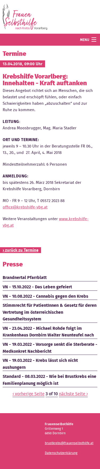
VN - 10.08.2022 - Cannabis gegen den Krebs (45, 296)
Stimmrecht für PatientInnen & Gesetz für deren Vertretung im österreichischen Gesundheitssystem (50, 312)
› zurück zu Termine (20, 250)
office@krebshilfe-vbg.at (25, 207)
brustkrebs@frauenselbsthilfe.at (69, 443)
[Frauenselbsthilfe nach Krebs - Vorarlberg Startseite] (25, 18)
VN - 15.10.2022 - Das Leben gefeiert (37, 287)
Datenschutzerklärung (61, 453)
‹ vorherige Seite (29, 394)
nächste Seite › (73, 394)
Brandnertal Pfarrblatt (25, 277)
